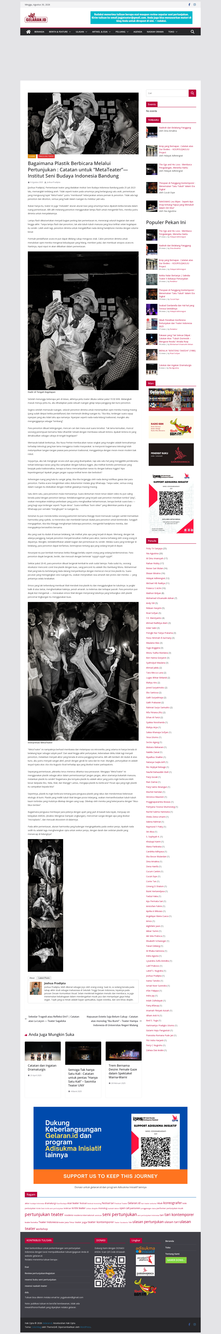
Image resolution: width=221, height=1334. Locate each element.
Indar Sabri (151, 627)
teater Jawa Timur (66, 1222)
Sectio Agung (152, 742)
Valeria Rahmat (153, 821)
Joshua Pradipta (53, 182)
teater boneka (31, 1222)
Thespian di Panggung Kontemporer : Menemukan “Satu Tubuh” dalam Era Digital (177, 293)
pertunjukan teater (44, 1214)
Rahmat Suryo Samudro (157, 707)
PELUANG (120, 31)
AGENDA (138, 31)
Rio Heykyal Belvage (156, 767)
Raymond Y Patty (154, 826)
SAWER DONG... (176, 1260)
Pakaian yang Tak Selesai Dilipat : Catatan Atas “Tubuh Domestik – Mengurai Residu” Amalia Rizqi (175, 338)
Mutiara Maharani (154, 747)
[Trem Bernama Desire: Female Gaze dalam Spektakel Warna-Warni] (124, 1043)
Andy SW (150, 603)
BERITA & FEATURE (58, 31)
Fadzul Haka (152, 896)
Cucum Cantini (153, 871)
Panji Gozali (152, 777)
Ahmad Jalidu (152, 667)
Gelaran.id (134, 1203)
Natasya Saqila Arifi (155, 762)
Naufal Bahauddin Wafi (157, 772)
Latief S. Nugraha (154, 970)
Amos (149, 921)
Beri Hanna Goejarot (156, 657)
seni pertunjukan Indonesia (148, 1215)
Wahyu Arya (152, 727)
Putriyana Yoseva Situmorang (160, 806)
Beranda (169, 1241)
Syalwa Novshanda (155, 722)
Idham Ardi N (152, 1015)
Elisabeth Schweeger (156, 941)
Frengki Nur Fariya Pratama (159, 632)
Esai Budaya (62, 1203)
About (32, 978)
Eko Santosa (152, 692)
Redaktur (173, 281)
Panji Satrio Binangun (156, 786)
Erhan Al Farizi (153, 717)
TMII (130, 1222)
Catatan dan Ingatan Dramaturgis (42, 1067)
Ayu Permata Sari (154, 901)
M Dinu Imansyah (154, 558)
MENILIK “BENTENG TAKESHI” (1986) (177, 350)
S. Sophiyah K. (153, 836)
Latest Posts (44, 978)
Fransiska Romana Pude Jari (159, 1035)
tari (162, 1215)
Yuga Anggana (153, 647)
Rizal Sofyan (175, 353)
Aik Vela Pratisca (154, 936)
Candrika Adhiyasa (155, 851)
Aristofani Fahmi (154, 906)
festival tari (108, 1203)
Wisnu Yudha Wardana (157, 652)
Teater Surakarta (121, 1222)
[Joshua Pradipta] (36, 984)
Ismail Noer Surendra (156, 985)
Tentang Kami (172, 1253)
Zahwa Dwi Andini (155, 1050)
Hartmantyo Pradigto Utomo (160, 1025)
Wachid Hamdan (154, 791)
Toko (171, 31)
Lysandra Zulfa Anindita (157, 960)
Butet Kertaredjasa (155, 891)
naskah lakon (113, 1208)
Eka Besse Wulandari (156, 856)
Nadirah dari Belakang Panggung (175, 245)
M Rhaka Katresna (155, 950)
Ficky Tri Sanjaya (154, 548)
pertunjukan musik (175, 1208)
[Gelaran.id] (28, 31)
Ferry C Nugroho (154, 1045)
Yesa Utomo (152, 737)
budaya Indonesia (37, 1203)
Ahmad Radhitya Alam (157, 623)
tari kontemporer (179, 1214)
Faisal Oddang (153, 945)
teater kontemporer (101, 1222)
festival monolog (94, 1203)
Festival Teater (121, 1203)
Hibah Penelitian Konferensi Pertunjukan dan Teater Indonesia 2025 (175, 323)
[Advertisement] (110, 58)
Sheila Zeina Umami (156, 816)
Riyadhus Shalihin (154, 757)
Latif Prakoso (152, 965)
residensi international (84, 1215)
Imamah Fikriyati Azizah (157, 1010)
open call (124, 1208)
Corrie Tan (151, 881)
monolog (102, 1208)
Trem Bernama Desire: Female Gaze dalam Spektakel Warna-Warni (123, 1071)
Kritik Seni (40, 1208)
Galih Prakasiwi (153, 702)
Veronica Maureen (155, 796)
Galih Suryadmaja (154, 697)
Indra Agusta (152, 955)
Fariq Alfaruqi (152, 1005)
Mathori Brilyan (153, 593)
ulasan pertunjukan (148, 1221)
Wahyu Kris (151, 682)
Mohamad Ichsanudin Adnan (181, 344)
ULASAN (80, 31)
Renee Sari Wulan (154, 568)
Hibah (160, 1203)
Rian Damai (151, 782)
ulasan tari (171, 1222)
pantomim (135, 1208)
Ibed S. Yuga (152, 1020)
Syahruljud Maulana (155, 662)
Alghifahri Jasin (153, 926)
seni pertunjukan (119, 1214)
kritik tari (67, 1208)
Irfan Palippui (152, 990)
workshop (42, 1229)
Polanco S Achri (153, 588)
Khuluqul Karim (153, 841)
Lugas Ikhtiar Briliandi (156, 677)
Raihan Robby (153, 563)
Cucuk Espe (174, 299)
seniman (98, 1215)
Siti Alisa (150, 831)
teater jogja (81, 1222)
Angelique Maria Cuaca (157, 916)
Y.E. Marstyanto (153, 618)
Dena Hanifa (152, 866)
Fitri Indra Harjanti (155, 1040)
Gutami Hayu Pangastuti (158, 1030)
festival (83, 1203)
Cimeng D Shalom (155, 886)
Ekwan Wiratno (153, 573)
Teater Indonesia (48, 1222)
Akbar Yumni (152, 931)
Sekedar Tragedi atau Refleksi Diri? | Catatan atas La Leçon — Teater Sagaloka (53, 1019)
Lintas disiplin (92, 1208)
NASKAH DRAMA (155, 31)
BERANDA (39, 31)
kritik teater (79, 1208)
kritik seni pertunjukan (54, 1208)
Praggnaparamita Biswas (158, 801)
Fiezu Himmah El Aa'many (158, 637)
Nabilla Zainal (152, 752)
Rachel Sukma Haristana (158, 811)
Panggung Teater (46, 156)
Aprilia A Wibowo (154, 911)
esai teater (73, 1203)
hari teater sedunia (148, 1203)
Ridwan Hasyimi (153, 608)
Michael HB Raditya (155, 583)
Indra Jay (150, 995)
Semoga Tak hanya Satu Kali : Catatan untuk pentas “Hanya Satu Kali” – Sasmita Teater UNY (83, 1077)
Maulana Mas (152, 642)
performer (161, 1208)
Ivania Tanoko (153, 980)
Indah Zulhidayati (154, 1000)
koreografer (172, 1203)
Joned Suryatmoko (155, 687)
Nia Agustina (174, 368)
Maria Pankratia (153, 846)
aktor (27, 1203)
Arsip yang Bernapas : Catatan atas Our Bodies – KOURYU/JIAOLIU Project (176, 263)
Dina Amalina (175, 248)
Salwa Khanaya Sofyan (157, 732)
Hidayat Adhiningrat (178, 237)
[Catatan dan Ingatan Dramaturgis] (43, 1043)
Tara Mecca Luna (154, 672)
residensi (68, 1215)
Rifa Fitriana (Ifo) (154, 712)
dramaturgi (50, 1203)
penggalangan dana (148, 1208)
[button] (69, 32)
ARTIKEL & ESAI (99, 31)
